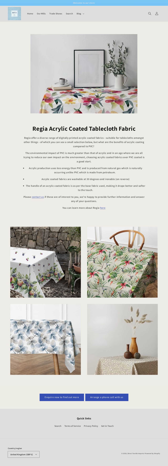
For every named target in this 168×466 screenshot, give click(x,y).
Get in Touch (107, 425)
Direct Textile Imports (136, 453)
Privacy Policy (91, 425)
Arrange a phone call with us (106, 397)
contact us (38, 197)
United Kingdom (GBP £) (21, 454)
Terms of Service (72, 425)
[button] (149, 13)
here (103, 207)
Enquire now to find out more (62, 397)
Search (57, 425)
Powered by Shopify (152, 453)
